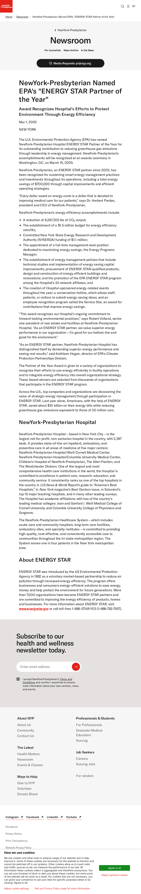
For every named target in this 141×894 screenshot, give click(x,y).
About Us (24, 725)
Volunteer (24, 788)
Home (9, 16)
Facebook (35, 817)
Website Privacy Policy (18, 847)
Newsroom (22, 16)
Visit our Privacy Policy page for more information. (62, 888)
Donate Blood (27, 794)
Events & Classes (30, 765)
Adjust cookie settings (16, 888)
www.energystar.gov (33, 608)
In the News (87, 50)
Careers (82, 758)
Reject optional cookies (115, 875)
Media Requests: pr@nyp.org (72, 63)
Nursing (82, 740)
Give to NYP (26, 783)
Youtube (74, 817)
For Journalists (53, 50)
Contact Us (25, 736)
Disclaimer (12, 826)
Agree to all (114, 867)
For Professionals (89, 725)
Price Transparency (17, 840)
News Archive (71, 50)
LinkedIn (55, 817)
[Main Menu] (133, 6)
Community (25, 730)
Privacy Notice (14, 833)
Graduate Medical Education (89, 732)
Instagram (15, 817)
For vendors (85, 776)
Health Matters (28, 754)
